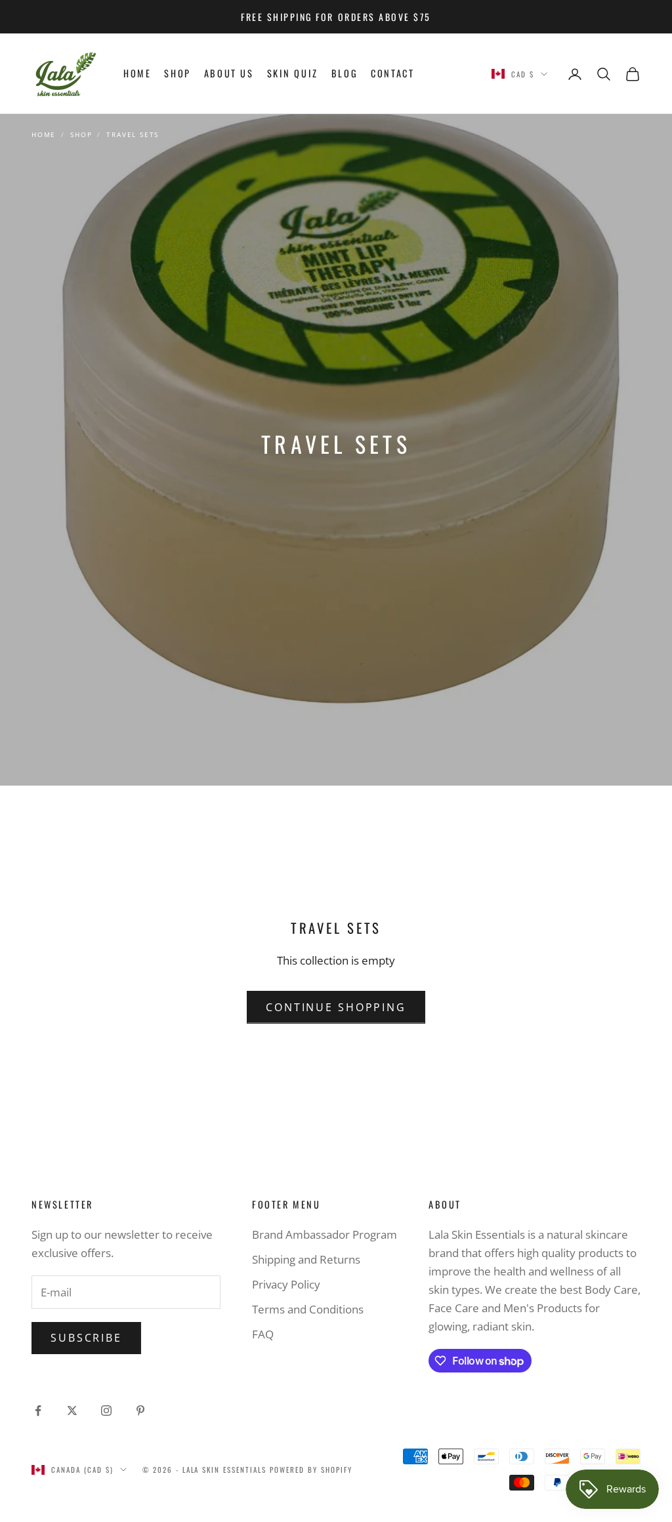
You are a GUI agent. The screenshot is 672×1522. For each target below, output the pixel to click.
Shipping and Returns (306, 1259)
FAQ (263, 1334)
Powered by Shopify (311, 1469)
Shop (177, 73)
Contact (392, 73)
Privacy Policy (286, 1284)
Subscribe (86, 1338)
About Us (229, 73)
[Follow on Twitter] (72, 1410)
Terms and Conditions (308, 1309)
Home (137, 73)
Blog (344, 73)
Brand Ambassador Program (324, 1234)
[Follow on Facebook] (38, 1410)
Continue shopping (336, 1007)
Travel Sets (132, 134)
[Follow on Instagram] (106, 1410)
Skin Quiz (292, 73)
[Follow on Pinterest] (140, 1410)
